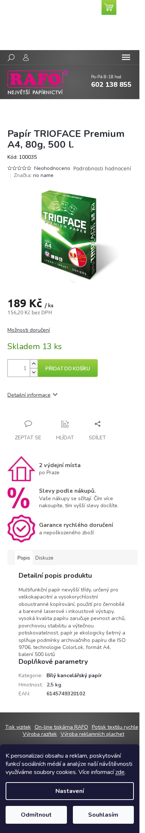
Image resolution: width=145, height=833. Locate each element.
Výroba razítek (40, 734)
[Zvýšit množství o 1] (34, 364)
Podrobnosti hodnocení (102, 168)
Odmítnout (36, 815)
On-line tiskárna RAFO (61, 727)
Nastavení (69, 791)
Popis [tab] (23, 557)
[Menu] (126, 57)
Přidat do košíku (67, 368)
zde (120, 772)
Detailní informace (29, 395)
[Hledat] (11, 57)
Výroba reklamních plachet (92, 734)
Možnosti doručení (28, 330)
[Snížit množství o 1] (34, 372)
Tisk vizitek (18, 727)
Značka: (34, 175)
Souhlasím (103, 815)
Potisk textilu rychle (115, 727)
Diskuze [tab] (44, 557)
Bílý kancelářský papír (74, 675)
